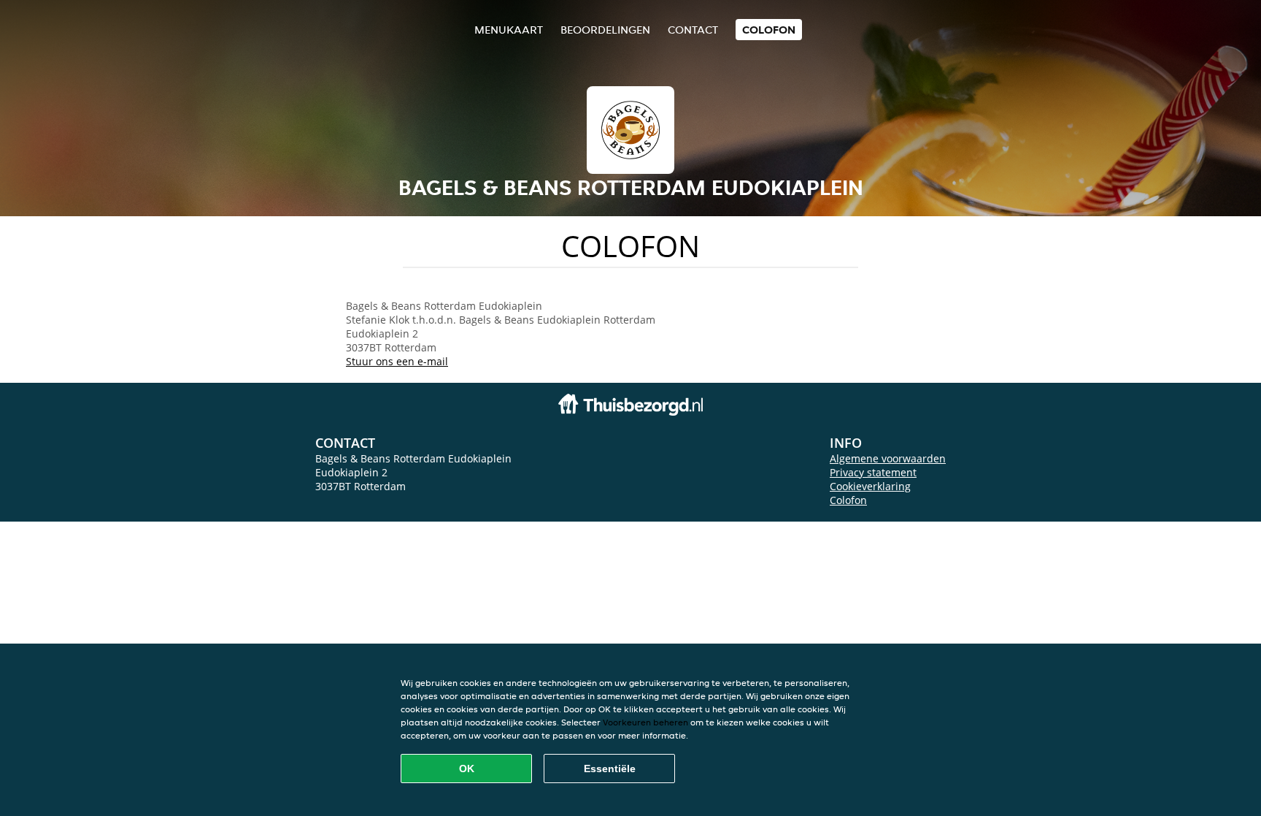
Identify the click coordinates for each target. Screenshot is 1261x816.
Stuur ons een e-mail (397, 361)
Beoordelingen (605, 29)
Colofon (848, 500)
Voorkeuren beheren (645, 722)
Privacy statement (873, 472)
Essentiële (610, 768)
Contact (693, 29)
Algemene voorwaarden (888, 458)
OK (466, 768)
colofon (768, 29)
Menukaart (508, 29)
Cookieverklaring (870, 486)
